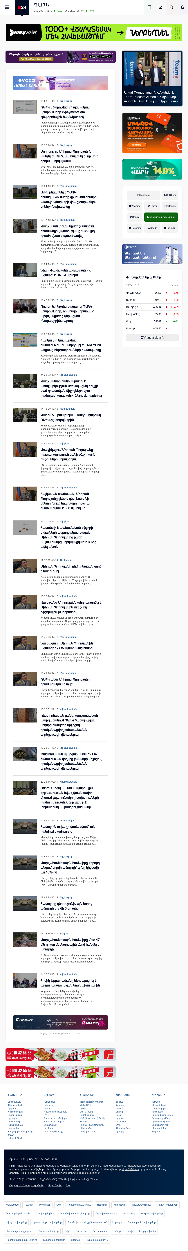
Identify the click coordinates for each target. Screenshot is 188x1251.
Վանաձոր (121, 1121)
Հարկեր (156, 1102)
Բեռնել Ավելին (154, 337)
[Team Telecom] (60, 83)
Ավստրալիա (50, 1125)
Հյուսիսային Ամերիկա (55, 1111)
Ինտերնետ (157, 1111)
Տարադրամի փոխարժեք (142, 1222)
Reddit (153, 228)
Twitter (153, 206)
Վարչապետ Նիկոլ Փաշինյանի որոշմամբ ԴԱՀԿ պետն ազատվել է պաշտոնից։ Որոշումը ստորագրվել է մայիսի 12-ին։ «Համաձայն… (71, 284)
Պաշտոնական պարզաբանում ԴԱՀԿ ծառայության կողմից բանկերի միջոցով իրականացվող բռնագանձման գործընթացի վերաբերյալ (71, 761)
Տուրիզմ (156, 1131)
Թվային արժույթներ (54, 1240)
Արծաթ (117, 1231)
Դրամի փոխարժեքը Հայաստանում (86, 1222)
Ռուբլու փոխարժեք (152, 1213)
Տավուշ (119, 1115)
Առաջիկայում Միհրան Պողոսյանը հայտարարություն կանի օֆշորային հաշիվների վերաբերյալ (68, 454)
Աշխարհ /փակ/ (15, 1138)
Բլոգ (68, 1185)
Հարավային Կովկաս (54, 1121)
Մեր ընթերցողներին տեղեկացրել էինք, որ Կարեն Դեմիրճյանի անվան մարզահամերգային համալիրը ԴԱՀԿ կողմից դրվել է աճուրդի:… (69, 881)
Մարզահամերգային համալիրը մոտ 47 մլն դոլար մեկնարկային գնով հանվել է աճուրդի (70, 944)
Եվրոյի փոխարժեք (16, 1222)
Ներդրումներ (159, 1128)
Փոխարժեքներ (46, 1213)
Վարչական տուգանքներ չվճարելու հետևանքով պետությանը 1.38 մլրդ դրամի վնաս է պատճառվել (68, 231)
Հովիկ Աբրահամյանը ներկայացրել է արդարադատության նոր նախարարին (70, 983)
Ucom (83, 1108)
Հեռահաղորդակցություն (19, 1231)
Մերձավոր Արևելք (53, 1131)
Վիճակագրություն (141, 1204)
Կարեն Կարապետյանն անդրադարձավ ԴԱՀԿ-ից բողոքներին (71, 417)
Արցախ (120, 1118)
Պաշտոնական (68, 186)
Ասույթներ (13, 1128)
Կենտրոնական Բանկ (79, 1204)
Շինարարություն (161, 1121)
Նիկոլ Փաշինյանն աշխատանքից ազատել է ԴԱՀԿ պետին (66, 273)
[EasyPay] (94, 32)
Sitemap (75, 1240)
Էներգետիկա (159, 1108)
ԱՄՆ (59, 1204)
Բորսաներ (44, 1204)
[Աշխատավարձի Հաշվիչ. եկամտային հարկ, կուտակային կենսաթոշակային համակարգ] (149, 7)
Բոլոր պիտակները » (97, 1240)
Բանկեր (28, 1204)
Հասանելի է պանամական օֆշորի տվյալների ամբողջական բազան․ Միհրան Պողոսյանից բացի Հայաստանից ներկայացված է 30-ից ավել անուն (68, 537)
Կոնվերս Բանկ (87, 1131)
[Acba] (152, 169)
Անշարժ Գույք (159, 1105)
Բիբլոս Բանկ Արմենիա (92, 1125)
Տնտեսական (67, 220)
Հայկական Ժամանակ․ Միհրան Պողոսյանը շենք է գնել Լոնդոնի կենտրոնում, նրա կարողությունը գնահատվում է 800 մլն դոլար (66, 501)
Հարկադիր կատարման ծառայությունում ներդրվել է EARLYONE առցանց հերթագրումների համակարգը (71, 345)
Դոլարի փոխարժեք (106, 1213)
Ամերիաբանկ (87, 1115)
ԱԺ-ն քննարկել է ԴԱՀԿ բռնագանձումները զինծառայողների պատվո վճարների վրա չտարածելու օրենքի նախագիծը (69, 199)
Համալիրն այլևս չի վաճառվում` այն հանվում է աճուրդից (68, 829)
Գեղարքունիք (123, 1128)
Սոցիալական (15, 1115)
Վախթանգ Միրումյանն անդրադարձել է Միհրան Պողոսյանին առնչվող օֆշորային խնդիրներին (71, 607)
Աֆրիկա (48, 1128)
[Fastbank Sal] (60, 1022)
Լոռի (118, 1125)
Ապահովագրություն (162, 1115)
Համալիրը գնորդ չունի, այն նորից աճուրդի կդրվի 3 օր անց (66, 906)
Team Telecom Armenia (91, 1102)
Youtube (136, 206)
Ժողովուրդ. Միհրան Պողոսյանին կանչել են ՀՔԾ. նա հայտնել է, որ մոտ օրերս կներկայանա (69, 156)
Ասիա (47, 1108)
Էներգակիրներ (147, 1231)
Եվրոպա (48, 1105)
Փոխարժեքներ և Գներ (143, 277)
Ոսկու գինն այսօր (49, 1231)
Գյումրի (120, 1105)
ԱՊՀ (46, 1115)
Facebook (145, 195)
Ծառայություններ (161, 1118)
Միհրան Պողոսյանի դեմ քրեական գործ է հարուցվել (71, 569)
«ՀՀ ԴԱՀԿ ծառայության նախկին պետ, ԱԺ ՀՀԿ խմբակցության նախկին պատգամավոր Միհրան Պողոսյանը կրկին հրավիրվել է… (68, 170)
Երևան (119, 1102)
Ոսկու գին (81, 1231)
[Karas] (61, 1054)
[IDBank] (152, 133)
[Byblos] (61, 57)
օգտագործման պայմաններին (80, 1172)
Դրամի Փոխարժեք (167, 1204)
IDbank (83, 1121)
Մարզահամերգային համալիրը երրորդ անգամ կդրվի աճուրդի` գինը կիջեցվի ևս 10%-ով (70, 867)
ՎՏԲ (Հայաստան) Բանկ (92, 1118)
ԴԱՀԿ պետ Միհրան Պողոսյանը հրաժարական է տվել (65, 682)
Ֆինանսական (68, 375)
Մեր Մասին (55, 1185)
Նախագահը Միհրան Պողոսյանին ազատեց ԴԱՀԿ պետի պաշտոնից (67, 646)
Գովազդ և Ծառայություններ (26, 1185)
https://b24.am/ (130, 1169)
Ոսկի (129, 321)
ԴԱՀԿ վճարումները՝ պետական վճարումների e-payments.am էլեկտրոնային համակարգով (65, 112)
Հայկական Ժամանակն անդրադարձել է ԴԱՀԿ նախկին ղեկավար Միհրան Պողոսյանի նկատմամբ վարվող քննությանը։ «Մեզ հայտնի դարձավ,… (69, 580)
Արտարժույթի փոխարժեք (47, 1222)
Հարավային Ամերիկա (55, 1118)
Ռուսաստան (100, 1231)
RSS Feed (171, 195)
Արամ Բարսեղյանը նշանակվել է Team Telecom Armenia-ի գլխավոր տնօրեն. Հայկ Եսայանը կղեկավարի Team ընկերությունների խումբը (152, 99)
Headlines (102, 1204)
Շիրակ (119, 1111)
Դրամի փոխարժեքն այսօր (75, 1213)
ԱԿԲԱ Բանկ (86, 1111)
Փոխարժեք (129, 1213)
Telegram (136, 228)
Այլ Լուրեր (66, 101)
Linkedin (171, 228)
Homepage (119, 1204)
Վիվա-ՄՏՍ (85, 1105)
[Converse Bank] (152, 254)
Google (136, 217)
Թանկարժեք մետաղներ (19, 1213)
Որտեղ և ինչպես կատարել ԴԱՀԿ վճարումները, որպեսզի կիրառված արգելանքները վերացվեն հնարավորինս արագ (67, 314)
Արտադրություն (160, 1125)
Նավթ (130, 1231)
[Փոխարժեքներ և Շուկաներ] (160, 7)
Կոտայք (120, 1108)
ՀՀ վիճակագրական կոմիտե (21, 1240)
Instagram (171, 206)
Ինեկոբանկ (86, 1128)
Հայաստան (49, 1102)
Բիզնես (65, 443)
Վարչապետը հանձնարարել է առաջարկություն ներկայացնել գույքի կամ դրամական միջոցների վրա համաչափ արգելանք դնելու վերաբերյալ (71, 388)
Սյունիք (120, 1131)
